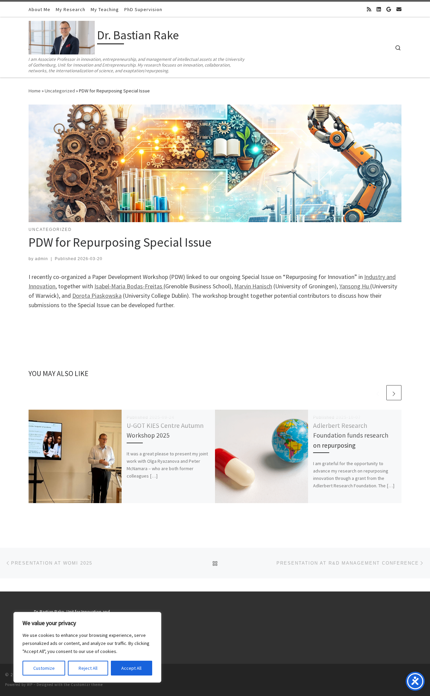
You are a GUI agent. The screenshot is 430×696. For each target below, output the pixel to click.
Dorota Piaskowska (97, 295)
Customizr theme (87, 684)
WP (30, 684)
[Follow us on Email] (398, 9)
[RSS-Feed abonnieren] (369, 9)
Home (35, 91)
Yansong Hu (354, 286)
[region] (87, 647)
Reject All (88, 668)
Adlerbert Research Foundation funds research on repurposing (350, 435)
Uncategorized (60, 91)
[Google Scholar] (388, 9)
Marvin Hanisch (253, 286)
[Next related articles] (393, 392)
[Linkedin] (379, 9)
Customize (44, 668)
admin (41, 258)
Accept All (131, 668)
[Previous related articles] (377, 392)
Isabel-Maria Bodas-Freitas (129, 286)
